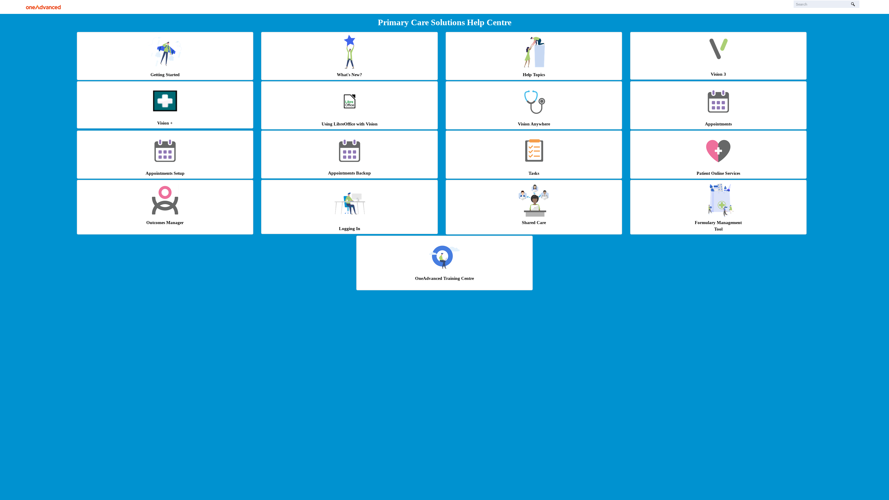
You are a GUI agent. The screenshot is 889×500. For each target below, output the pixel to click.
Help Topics (534, 74)
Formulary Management (718, 222)
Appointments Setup (165, 173)
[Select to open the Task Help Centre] (533, 167)
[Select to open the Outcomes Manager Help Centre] (165, 216)
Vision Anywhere (534, 124)
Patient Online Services (718, 173)
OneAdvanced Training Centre (444, 278)
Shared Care (534, 222)
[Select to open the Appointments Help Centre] (718, 117)
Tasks (534, 173)
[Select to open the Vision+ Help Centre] (165, 110)
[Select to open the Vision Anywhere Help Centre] (533, 117)
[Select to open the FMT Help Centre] (718, 216)
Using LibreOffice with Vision (350, 124)
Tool (718, 229)
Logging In (349, 228)
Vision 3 (718, 74)
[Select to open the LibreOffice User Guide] (349, 110)
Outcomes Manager (165, 222)
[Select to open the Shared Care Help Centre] (533, 216)
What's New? (349, 74)
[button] (852, 4)
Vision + (165, 123)
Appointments (718, 124)
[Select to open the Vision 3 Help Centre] (718, 61)
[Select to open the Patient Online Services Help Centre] (718, 167)
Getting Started (165, 74)
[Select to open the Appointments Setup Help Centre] (165, 167)
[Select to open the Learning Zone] (444, 272)
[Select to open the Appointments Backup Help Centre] (349, 166)
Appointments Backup (349, 173)
